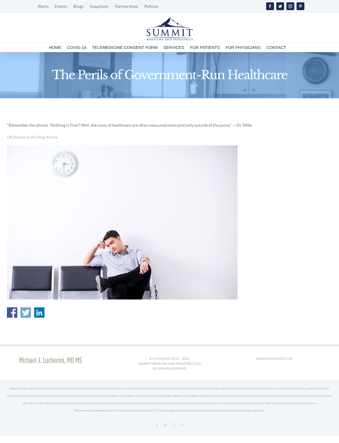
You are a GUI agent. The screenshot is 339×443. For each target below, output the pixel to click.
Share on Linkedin (39, 312)
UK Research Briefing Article (32, 137)
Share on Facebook (12, 312)
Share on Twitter (26, 312)
